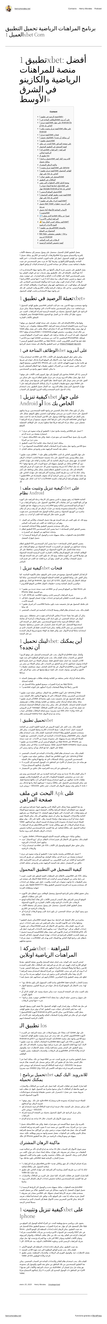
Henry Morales (85, 9)
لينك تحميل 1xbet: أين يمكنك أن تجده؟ (54, 138)
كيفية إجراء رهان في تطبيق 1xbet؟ (53, 201)
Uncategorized (54, 1284)
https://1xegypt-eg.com (70, 344)
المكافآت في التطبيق (47, 180)
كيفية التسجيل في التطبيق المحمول (53, 147)
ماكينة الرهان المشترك (48, 165)
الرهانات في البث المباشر (49, 240)
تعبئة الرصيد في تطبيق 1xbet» (51, 117)
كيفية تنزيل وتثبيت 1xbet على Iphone (54, 168)
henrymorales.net (22, 9)
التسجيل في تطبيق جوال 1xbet (51, 177)
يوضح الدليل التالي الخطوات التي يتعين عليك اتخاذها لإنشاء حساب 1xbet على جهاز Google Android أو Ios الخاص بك (55, 186)
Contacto (72, 9)
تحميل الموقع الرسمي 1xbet (50, 192)
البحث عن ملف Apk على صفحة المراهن (55, 144)
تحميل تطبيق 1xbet (47, 141)
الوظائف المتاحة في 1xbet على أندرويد (54, 120)
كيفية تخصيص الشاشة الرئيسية (51, 243)
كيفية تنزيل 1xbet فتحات (49, 135)
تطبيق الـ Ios (44, 156)
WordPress (97, 1316)
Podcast (98, 9)
